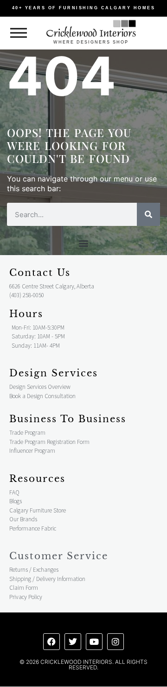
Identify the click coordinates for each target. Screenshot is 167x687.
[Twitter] (72, 641)
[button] (83, 242)
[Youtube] (94, 641)
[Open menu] (18, 33)
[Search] (148, 214)
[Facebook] (51, 641)
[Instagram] (115, 641)
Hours (26, 313)
